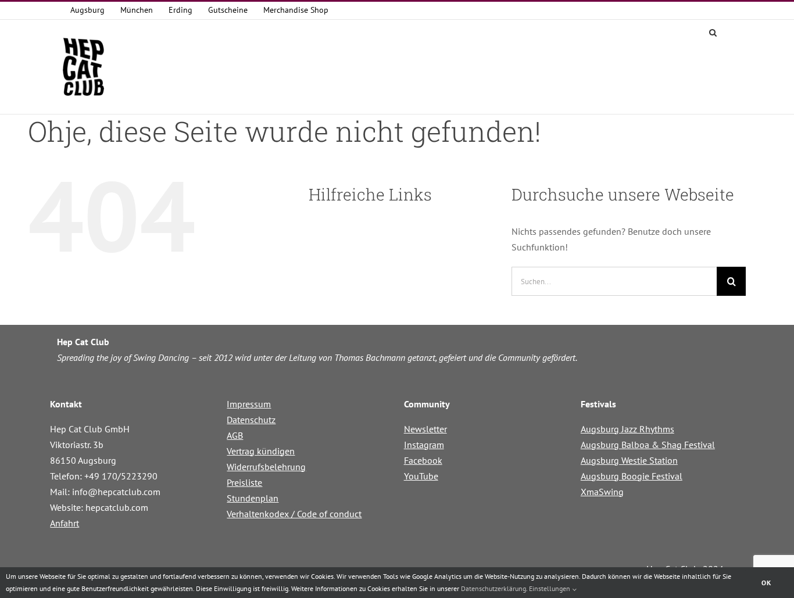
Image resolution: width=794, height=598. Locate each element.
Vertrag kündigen (261, 451)
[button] (713, 31)
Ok (766, 582)
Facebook (423, 460)
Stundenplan (252, 498)
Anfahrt (64, 523)
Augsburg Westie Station (629, 460)
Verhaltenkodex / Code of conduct (294, 514)
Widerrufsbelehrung (266, 466)
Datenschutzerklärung (493, 588)
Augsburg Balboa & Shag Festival (648, 444)
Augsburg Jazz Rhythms (627, 429)
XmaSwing (602, 491)
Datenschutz (251, 419)
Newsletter (425, 429)
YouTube (421, 476)
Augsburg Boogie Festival (631, 476)
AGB (235, 435)
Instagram (424, 444)
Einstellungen (550, 588)
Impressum (249, 404)
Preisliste (244, 482)
